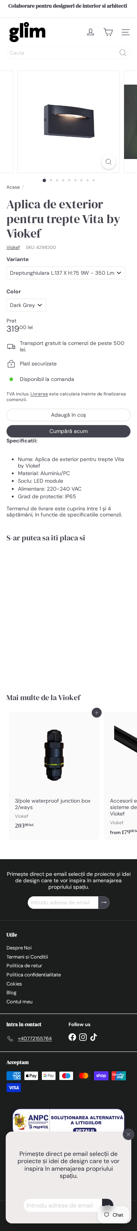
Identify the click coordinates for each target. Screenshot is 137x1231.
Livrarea (39, 394)
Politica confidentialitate (33, 974)
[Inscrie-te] (107, 1205)
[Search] (123, 52)
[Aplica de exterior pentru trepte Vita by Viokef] (54, 613)
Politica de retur (24, 965)
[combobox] (68, 52)
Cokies (14, 984)
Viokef (69, 697)
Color (13, 291)
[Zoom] (109, 162)
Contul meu (19, 1001)
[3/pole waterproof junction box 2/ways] (54, 773)
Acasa (13, 187)
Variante (17, 259)
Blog (11, 992)
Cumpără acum (68, 431)
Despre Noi (19, 948)
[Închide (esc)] (128, 1134)
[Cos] (108, 32)
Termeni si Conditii (27, 957)
